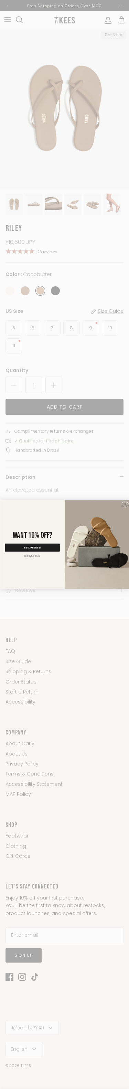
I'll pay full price (32, 555)
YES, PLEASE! (32, 547)
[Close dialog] (125, 504)
